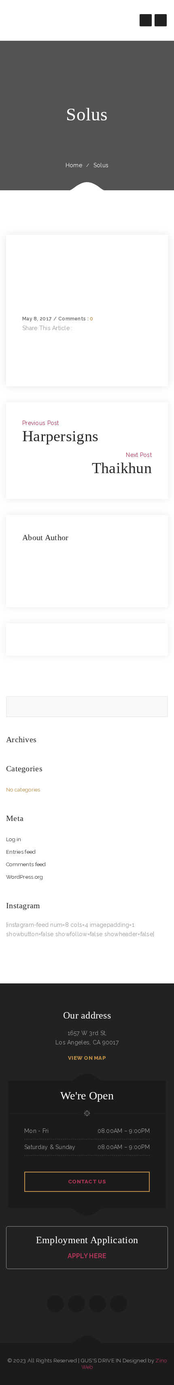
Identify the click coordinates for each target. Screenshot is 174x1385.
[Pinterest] (24, 365)
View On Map (87, 1058)
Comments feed (26, 864)
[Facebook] (24, 337)
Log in (13, 839)
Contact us (87, 1182)
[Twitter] (24, 346)
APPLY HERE (87, 1256)
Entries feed (21, 852)
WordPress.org (24, 877)
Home (74, 165)
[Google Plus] (24, 356)
